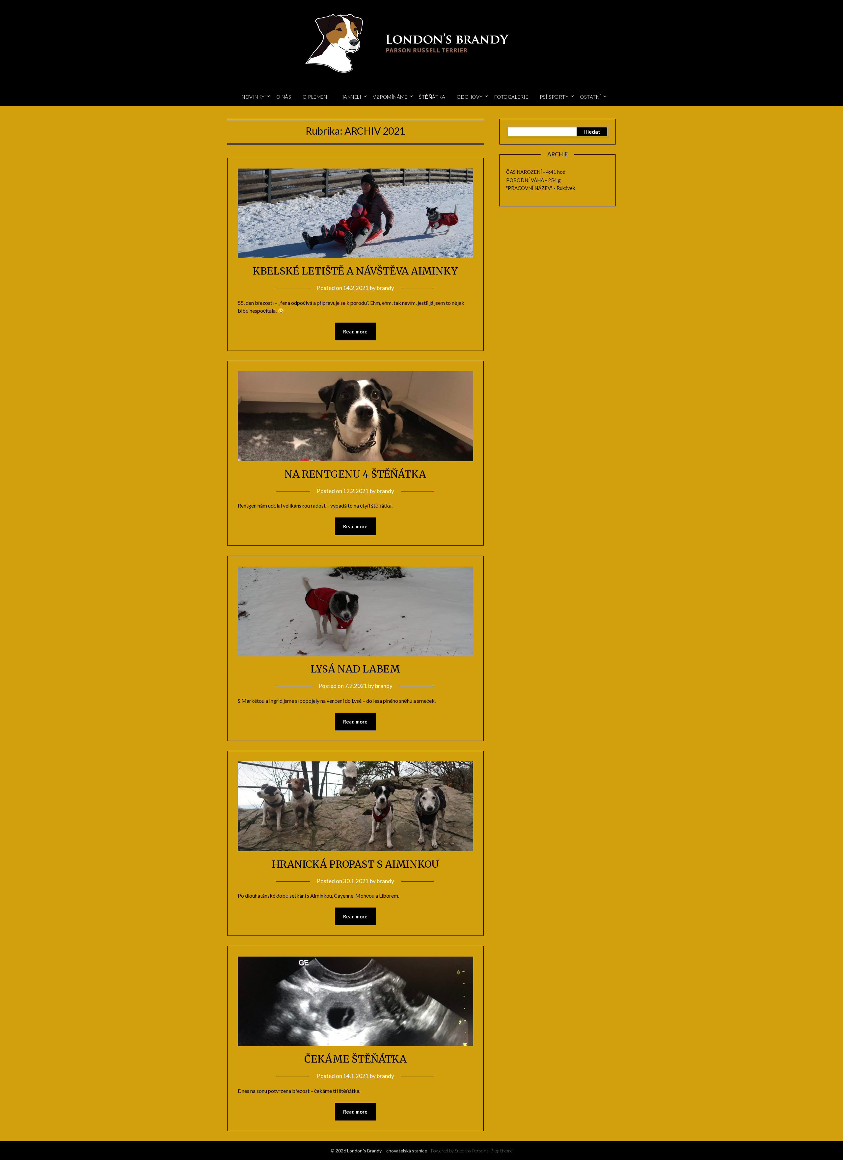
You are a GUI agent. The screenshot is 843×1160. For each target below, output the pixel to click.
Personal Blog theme (492, 1150)
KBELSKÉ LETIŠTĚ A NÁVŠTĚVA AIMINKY (355, 271)
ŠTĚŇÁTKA (432, 97)
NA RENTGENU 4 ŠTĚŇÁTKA (355, 474)
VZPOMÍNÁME (390, 97)
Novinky (253, 97)
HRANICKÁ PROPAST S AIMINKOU (355, 864)
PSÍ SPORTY (554, 97)
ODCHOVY (470, 97)
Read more (355, 331)
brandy (385, 287)
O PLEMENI (316, 97)
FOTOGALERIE (511, 97)
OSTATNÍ (590, 97)
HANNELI (351, 97)
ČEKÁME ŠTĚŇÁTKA (355, 1059)
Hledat (592, 131)
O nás (283, 97)
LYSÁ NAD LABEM (355, 669)
